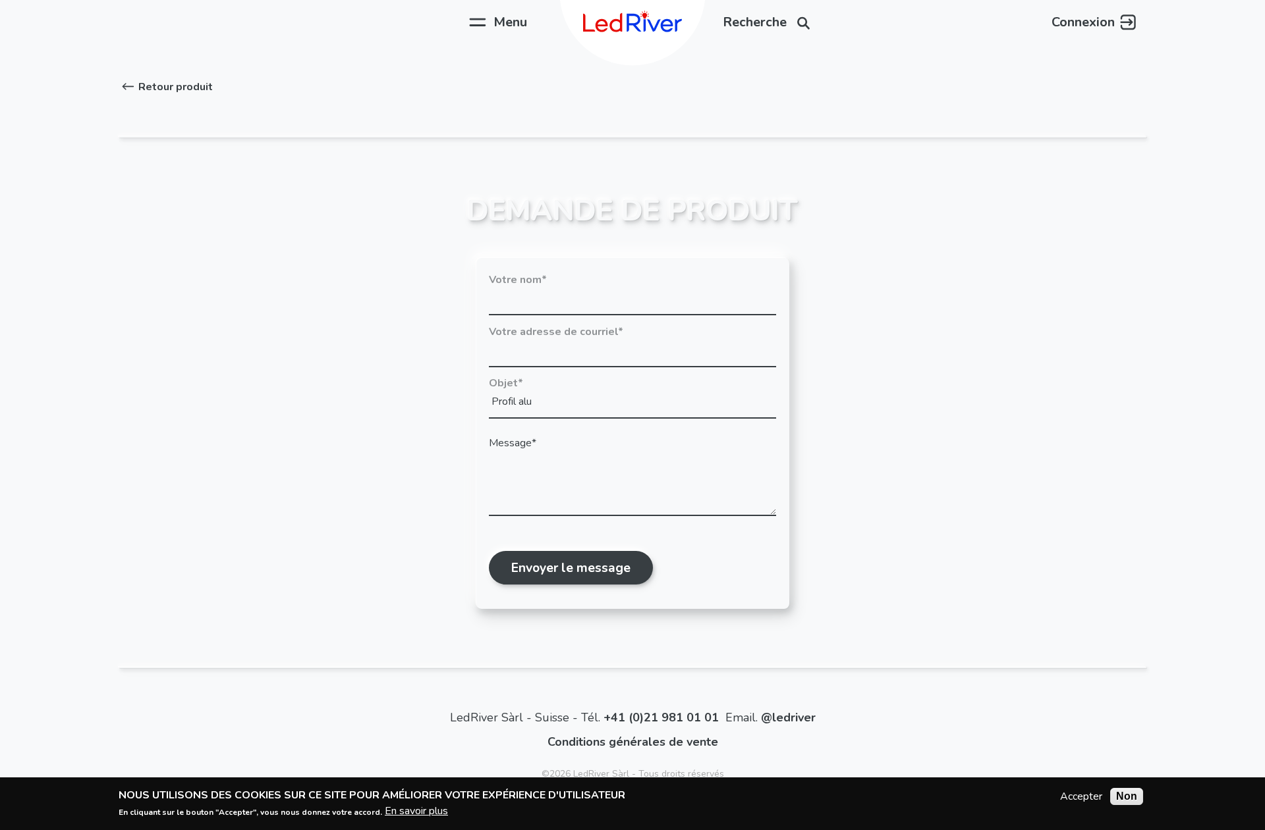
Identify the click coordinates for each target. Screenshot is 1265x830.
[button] (166, 87)
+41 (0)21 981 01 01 (661, 717)
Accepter (1081, 796)
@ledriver (788, 717)
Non (1126, 796)
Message (510, 443)
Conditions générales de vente (633, 742)
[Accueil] (632, 22)
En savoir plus (416, 811)
